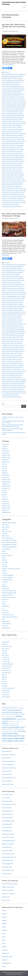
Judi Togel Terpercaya (18, 721)
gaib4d (4, 927)
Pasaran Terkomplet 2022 (8, 777)
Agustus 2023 (5, 462)
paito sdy (4, 675)
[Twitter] (6, 68)
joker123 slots (10, 173)
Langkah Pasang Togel (8, 870)
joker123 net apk (6, 145)
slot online (18, 202)
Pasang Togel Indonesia (8, 853)
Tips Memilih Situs (6, 830)
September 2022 (6, 486)
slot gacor (6, 731)
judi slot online (6, 196)
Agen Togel (21, 708)
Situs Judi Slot (5, 798)
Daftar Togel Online (7, 824)
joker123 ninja (5, 151)
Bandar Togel (5, 535)
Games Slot (5, 553)
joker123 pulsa (20, 157)
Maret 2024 (5, 448)
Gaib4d (4, 551)
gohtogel (4, 946)
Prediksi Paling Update (8, 887)
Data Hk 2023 (5, 648)
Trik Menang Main (6, 873)
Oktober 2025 (5, 444)
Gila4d (3, 557)
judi (17, 719)
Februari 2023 (5, 475)
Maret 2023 (5, 473)
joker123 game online (12, 111)
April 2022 (4, 497)
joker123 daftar (20, 100)
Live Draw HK (11, 723)
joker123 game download (12, 109)
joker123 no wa (14, 151)
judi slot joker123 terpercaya (16, 194)
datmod (19, 716)
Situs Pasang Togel (7, 801)
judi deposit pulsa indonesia (17, 192)
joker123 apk (5, 88)
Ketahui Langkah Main (8, 863)
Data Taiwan (5, 655)
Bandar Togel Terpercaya (6, 714)
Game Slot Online (6, 807)
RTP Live (4, 601)
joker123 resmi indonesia (13, 161)
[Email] (8, 68)
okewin (4, 966)
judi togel (5, 721)
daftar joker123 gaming (8, 76)
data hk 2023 (8, 716)
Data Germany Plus (7, 646)
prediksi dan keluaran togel (9, 590)
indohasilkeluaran (13, 86)
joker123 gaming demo (8, 117)
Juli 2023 (4, 464)
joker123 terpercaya (19, 175)
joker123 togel (5, 177)
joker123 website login (15, 186)
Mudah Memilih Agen (7, 860)
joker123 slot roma (17, 169)
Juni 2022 (4, 492)
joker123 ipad (17, 131)
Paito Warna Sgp (6, 672)
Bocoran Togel (5, 900)
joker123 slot (5, 165)
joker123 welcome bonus (8, 188)
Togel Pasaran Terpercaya (9, 768)
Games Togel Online (7, 555)
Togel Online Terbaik (7, 850)
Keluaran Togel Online (7, 890)
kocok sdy (4, 686)
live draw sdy (17, 723)
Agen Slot (4, 529)
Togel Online (5, 625)
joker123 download (15, 107)
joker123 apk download (13, 90)
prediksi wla (5, 599)
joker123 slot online (18, 167)
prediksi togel (10, 729)
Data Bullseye (5, 642)
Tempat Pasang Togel (7, 614)
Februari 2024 (5, 451)
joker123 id (5, 127)
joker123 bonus (8, 96)
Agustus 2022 (5, 488)
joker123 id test (12, 127)
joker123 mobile (19, 143)
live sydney (5, 582)
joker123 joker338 (6, 137)
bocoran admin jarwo (7, 538)
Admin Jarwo (5, 524)
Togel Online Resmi (7, 774)
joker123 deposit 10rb (7, 102)
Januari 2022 (5, 503)
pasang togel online (17, 727)
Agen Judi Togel (5, 708)
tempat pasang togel (9, 733)
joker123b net (11, 190)
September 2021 (6, 512)
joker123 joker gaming (7, 135)
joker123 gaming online (14, 121)
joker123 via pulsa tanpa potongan (14, 183)
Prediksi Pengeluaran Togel (9, 592)
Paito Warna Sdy (6, 670)
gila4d (3, 933)
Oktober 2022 (5, 484)
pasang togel (6, 727)
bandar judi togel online (14, 710)
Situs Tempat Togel (7, 794)
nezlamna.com (6, 198)
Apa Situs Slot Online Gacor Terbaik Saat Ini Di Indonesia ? (13, 26)
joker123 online (10, 153)
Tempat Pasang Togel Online (9, 617)
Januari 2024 (5, 453)
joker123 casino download (9, 100)
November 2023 (6, 457)
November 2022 (6, 481)
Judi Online (5, 562)
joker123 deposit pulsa (20, 102)
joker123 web (5, 186)
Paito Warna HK (16, 725)
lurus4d (4, 584)
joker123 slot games (7, 167)
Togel (3, 619)
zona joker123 (17, 206)
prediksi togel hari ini (7, 595)
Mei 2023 (4, 468)
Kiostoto (4, 571)
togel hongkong (7, 738)
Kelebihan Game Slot (7, 814)
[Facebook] (3, 68)
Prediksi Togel (5, 897)
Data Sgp (4, 653)
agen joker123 (15, 707)
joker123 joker (21, 133)
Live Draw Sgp (6, 661)
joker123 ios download (8, 131)
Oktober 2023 (5, 459)
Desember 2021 (6, 505)
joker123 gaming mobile (11, 119)
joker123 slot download (15, 165)
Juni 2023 (4, 466)
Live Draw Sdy (6, 659)
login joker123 (13, 196)
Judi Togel (4, 566)
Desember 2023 (6, 455)
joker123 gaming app (18, 115)
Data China (5, 644)
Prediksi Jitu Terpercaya (8, 893)
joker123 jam (14, 133)
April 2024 (4, 446)
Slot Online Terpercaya (8, 764)
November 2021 (6, 508)
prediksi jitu (4, 729)
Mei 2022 (4, 495)
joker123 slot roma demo (8, 171)
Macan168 (4, 586)
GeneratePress (18, 974)
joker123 (21, 86)
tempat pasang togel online (11, 736)
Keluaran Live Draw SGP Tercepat (11, 568)
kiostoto (5, 723)
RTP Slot (4, 603)
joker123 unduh (14, 177)
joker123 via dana (11, 181)
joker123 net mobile (18, 149)
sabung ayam (5, 606)
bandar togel (5, 712)
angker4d (4, 710)
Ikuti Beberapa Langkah (8, 821)
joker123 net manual (7, 149)
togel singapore (6, 628)
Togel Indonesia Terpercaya (9, 857)
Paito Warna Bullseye (7, 664)
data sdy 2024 (6, 694)
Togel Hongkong (6, 623)
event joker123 (17, 80)
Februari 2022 (5, 501)
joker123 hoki (7, 125)
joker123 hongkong (16, 125)
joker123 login (9, 139)
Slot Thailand (5, 612)
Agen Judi (21, 707)
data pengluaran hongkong (9, 546)
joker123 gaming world (15, 123)
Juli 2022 (4, 490)
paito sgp (4, 677)
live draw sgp (5, 725)
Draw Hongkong (6, 549)
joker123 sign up (18, 163)
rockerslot (4, 960)
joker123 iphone (6, 133)
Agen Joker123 (6, 527)
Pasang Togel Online (7, 817)
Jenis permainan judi (7, 811)
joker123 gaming (18, 113)
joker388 (18, 190)
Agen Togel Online (7, 531)
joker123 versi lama (11, 179)
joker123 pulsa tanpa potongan (10, 159)
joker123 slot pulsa (7, 169)
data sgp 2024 (6, 690)
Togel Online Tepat (7, 867)
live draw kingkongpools (8, 688)
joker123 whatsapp (21, 188)
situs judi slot (5, 200)
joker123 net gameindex (17, 145)
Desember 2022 (6, 479)
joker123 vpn (12, 184)
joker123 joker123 (18, 135)
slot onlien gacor (13, 731)
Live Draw (4, 573)
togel (23, 736)
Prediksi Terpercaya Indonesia (10, 883)
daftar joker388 (19, 76)
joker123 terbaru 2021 (7, 175)
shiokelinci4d (5, 953)
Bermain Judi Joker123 (8, 844)
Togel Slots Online (6, 771)
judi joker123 (5, 194)
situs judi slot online (15, 200)
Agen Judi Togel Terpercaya (14, 708)
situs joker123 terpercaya (16, 198)
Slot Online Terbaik (7, 781)
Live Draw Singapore (7, 577)
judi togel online (11, 721)
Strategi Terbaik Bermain (8, 840)
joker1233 (4, 190)
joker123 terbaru (18, 173)
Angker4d (4, 533)
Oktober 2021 (5, 510)
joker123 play (12, 157)
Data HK (3, 716)
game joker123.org (10, 84)
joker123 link (15, 137)
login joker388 (21, 196)
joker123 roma (9, 163)
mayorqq (11, 725)
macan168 (4, 950)
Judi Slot (4, 564)
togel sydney (19, 741)
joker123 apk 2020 (14, 88)
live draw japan (6, 697)
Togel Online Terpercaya (8, 761)
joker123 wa (19, 184)
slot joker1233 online (9, 202)
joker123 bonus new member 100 (15, 98)
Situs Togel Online (6, 758)
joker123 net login (6, 147)
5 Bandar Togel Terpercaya (9, 522)
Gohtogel (4, 560)
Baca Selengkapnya (8, 64)
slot (3, 608)
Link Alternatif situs (7, 827)
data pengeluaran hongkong (9, 542)
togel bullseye (5, 621)
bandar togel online (16, 712)
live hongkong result (7, 579)
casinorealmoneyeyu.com (10, 74)
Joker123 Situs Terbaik (8, 837)
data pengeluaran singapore (9, 544)
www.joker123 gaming (8, 206)
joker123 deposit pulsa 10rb (9, 104)
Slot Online (6, 72)
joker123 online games (14, 155)
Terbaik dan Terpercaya (8, 834)
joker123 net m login (17, 147)
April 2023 (4, 470)
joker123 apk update (13, 94)
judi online (22, 719)
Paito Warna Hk (6, 668)
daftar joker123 (22, 74)
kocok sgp (4, 683)
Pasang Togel (5, 588)
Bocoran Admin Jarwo (7, 784)
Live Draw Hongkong (7, 575)
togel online (19, 738)
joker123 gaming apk (7, 115)
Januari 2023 (5, 477)
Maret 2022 (5, 499)
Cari (3, 404)
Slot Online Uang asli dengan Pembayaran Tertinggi (14, 215)
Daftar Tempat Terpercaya (9, 804)
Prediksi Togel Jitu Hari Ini (8, 597)
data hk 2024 (5, 692)
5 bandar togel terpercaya (7, 707)
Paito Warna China (7, 666)
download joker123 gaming (9, 78)
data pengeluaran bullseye (9, 540)
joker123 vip (5, 184)
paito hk (4, 679)
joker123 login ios (10, 143)
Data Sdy (4, 650)
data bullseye (14, 714)
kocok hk (4, 681)
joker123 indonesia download (15, 129)
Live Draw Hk (5, 657)
